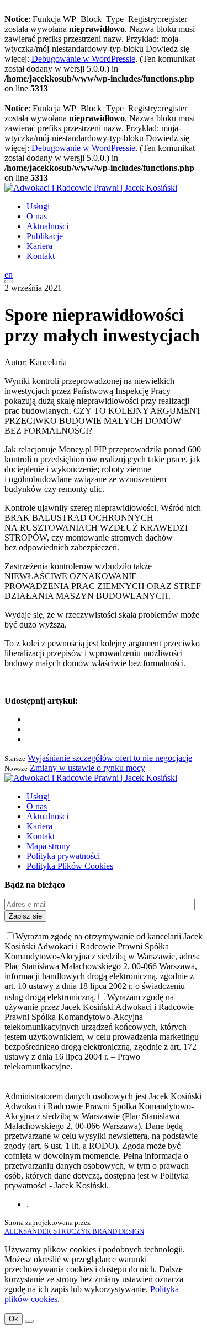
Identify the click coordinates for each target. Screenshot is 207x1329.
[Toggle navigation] (8, 281)
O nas (36, 216)
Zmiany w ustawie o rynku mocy (87, 767)
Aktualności (47, 226)
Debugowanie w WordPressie (83, 58)
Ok (13, 1319)
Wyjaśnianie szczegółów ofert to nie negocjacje (110, 758)
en (8, 274)
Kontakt (40, 256)
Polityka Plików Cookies (69, 866)
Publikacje (44, 236)
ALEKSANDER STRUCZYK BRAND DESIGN (74, 1231)
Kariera (39, 246)
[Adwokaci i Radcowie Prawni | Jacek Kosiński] (90, 187)
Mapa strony (48, 846)
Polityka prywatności (63, 856)
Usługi (38, 206)
